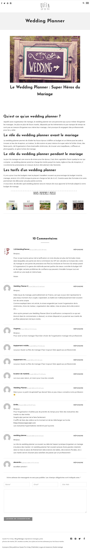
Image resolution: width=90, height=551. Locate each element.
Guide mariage (58, 547)
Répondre (78, 249)
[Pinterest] (7, 3)
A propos (5, 547)
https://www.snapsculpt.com (24, 423)
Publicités (35, 547)
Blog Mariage (19, 539)
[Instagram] (10, 3)
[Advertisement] (46, 106)
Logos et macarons (45, 547)
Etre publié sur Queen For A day (20, 547)
